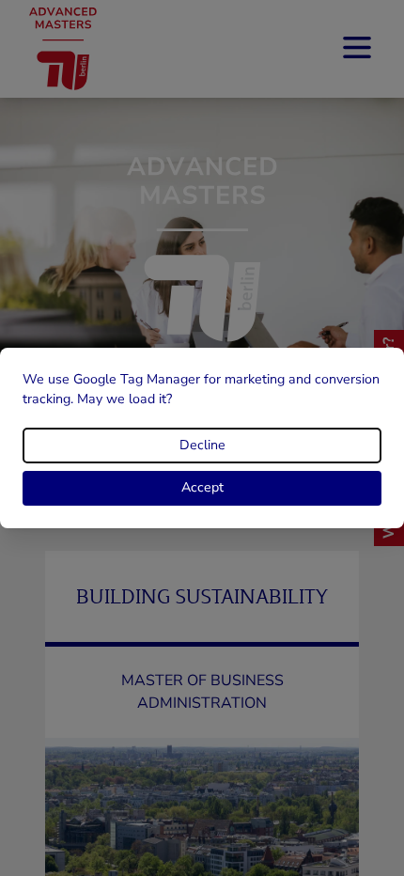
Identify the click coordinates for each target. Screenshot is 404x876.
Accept (202, 487)
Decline (202, 445)
